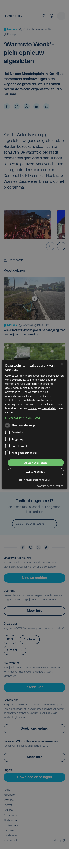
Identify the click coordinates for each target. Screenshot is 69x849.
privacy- (32, 408)
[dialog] (34, 424)
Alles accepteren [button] (35, 462)
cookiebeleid (49, 408)
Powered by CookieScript (50, 486)
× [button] (61, 364)
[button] (34, 417)
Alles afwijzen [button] (35, 471)
